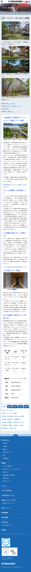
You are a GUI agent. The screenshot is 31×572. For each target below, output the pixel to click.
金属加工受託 (6, 478)
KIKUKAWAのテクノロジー (8, 495)
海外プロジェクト (19, 422)
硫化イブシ (12, 111)
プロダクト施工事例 (11, 13)
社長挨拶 (5, 443)
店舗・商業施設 (8, 422)
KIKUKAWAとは (5, 440)
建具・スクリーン (18, 106)
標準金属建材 (5, 512)
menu (1, 1)
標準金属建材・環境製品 (9, 475)
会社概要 (5, 446)
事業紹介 (4, 463)
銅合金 (7, 108)
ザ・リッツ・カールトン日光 (22, 13)
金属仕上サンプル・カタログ (9, 500)
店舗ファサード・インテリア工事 (11, 469)
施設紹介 (5, 449)
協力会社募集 (5, 517)
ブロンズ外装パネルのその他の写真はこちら (14, 267)
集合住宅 (6, 428)
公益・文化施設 (20, 416)
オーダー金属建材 (7, 466)
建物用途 (4, 406)
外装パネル (10, 106)
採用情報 (4, 530)
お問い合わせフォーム (8, 525)
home (4, 13)
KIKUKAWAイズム (7, 452)
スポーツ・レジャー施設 (10, 413)
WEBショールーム (6, 508)
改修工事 (5, 472)
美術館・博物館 (8, 425)
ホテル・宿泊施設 (11, 103)
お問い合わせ (5, 522)
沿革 (4, 455)
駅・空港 (14, 428)
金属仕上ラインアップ (8, 503)
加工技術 (20, 406)
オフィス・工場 (8, 410)
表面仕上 (26, 406)
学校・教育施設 (8, 419)
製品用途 (9, 406)
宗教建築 (17, 419)
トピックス (4, 485)
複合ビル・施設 (19, 425)
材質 (15, 406)
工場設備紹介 (6, 458)
